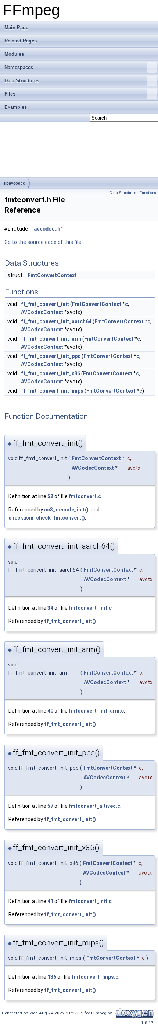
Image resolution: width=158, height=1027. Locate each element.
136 (51, 977)
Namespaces (18, 67)
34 (50, 608)
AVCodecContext (42, 312)
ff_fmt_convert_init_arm (51, 339)
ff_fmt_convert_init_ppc (50, 356)
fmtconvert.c (85, 496)
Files (9, 94)
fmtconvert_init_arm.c (96, 711)
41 (50, 901)
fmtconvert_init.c (90, 608)
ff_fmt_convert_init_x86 (50, 373)
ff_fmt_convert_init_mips (52, 391)
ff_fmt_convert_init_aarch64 (56, 321)
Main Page (16, 27)
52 (50, 496)
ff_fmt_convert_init (45, 304)
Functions (148, 192)
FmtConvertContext (52, 275)
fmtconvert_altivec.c (94, 806)
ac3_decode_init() (66, 510)
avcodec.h (47, 229)
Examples (15, 107)
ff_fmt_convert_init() (70, 621)
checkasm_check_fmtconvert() (46, 518)
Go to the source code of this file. (43, 242)
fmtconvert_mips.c (95, 977)
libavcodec (14, 183)
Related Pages (20, 41)
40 (50, 711)
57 (50, 806)
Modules (14, 54)
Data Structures (21, 80)
